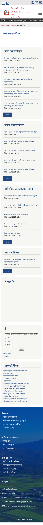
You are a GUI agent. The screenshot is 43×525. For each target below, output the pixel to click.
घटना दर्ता (6, 441)
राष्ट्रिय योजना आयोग (9, 378)
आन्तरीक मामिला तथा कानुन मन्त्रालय (14, 388)
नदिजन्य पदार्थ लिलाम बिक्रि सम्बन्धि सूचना (16, 214)
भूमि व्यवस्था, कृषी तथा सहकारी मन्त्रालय (15, 401)
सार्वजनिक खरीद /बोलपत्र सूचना (14, 421)
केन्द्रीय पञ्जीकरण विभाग (10, 376)
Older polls (7, 353)
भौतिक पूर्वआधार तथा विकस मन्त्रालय (14, 394)
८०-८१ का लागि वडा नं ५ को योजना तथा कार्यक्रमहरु (19, 160)
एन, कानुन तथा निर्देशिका (12, 424)
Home (3, 25)
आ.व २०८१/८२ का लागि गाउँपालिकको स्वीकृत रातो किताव (20, 132)
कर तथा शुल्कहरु (9, 428)
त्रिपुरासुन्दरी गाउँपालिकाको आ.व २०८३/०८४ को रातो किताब (21, 58)
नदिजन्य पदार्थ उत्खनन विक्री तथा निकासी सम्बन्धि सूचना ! (21, 205)
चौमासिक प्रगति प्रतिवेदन (12, 465)
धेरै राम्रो (9, 338)
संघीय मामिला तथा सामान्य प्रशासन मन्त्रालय (16, 383)
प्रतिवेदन (10, 25)
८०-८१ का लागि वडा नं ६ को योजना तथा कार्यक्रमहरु (19, 151)
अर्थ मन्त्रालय (7, 381)
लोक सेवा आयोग (8, 373)
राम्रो (8, 341)
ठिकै (8, 344)
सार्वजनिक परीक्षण (9, 472)
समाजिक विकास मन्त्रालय (10, 396)
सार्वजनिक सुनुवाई (9, 469)
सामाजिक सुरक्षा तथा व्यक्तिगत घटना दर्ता (15, 371)
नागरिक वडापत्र (9, 448)
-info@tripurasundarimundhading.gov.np (20, 506)
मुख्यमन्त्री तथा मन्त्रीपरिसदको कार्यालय (14, 386)
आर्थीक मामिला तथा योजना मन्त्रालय (13, 391)
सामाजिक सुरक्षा (8, 445)
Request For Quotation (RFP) (15, 224)
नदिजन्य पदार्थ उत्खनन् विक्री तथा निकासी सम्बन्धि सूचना (20, 196)
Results (6, 356)
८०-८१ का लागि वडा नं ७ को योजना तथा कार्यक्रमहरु (19, 141)
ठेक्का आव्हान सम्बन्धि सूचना (12, 233)
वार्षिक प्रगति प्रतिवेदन (11, 461)
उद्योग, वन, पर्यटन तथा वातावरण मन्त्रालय (15, 399)
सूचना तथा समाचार (10, 417)
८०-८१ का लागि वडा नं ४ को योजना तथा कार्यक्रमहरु (19, 169)
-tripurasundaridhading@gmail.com (19, 502)
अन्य (7, 115)
